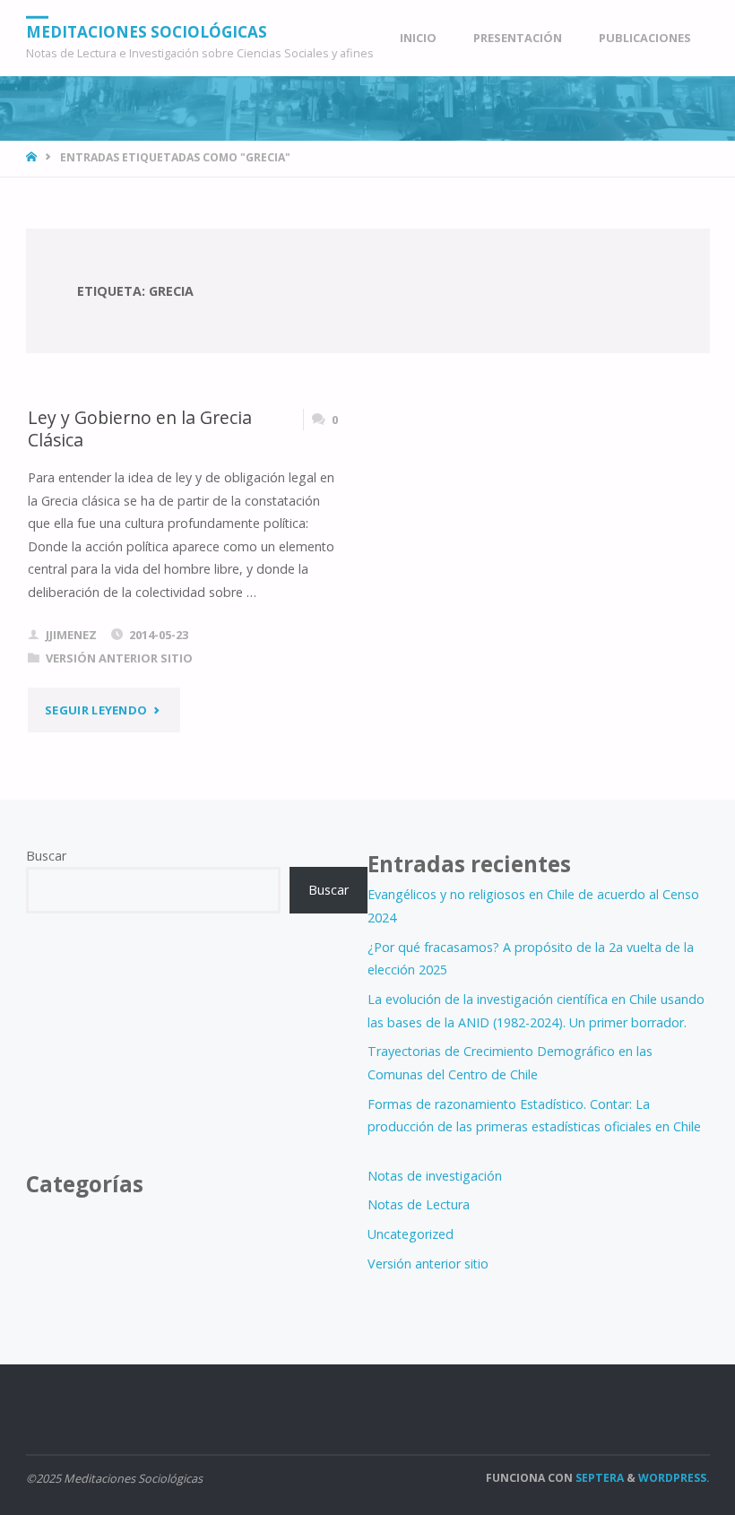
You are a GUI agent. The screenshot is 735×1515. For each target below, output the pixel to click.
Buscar (46, 855)
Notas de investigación (435, 1175)
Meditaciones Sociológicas (146, 31)
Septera (598, 1477)
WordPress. (674, 1477)
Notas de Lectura (419, 1204)
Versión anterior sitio (119, 658)
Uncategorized (411, 1233)
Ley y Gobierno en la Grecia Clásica (140, 428)
